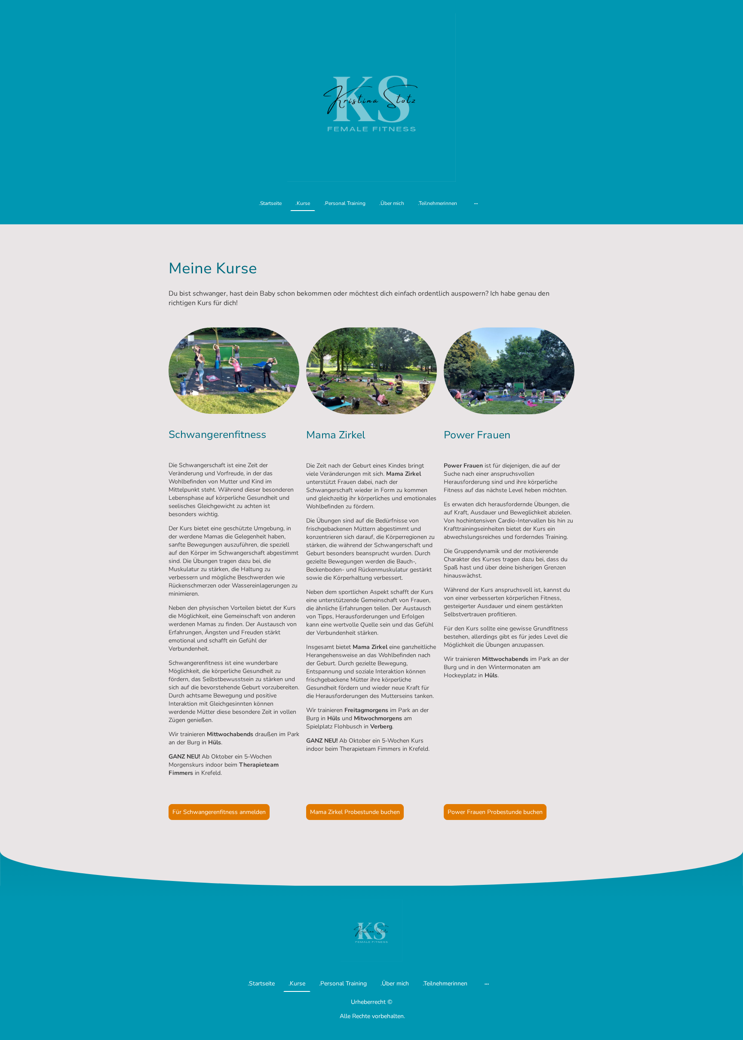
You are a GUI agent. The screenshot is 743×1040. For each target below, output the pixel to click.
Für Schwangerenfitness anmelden (219, 812)
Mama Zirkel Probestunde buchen (355, 812)
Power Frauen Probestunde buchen (495, 812)
